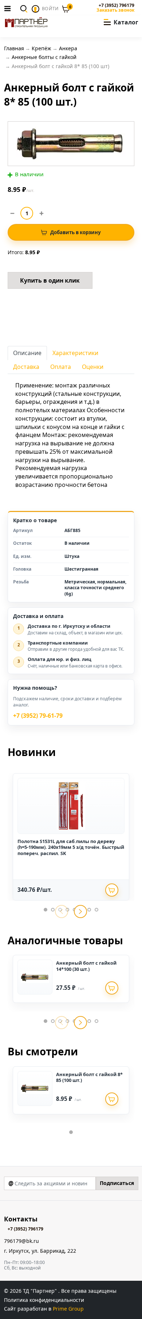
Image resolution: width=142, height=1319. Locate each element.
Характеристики (75, 353)
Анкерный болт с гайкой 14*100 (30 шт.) (86, 966)
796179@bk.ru (21, 1241)
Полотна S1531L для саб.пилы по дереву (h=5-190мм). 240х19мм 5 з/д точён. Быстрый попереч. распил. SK (70, 847)
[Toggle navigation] (9, 8)
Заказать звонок (115, 10)
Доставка (26, 367)
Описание (27, 353)
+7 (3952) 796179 (116, 5)
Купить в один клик (50, 280)
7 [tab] (89, 910)
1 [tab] (45, 910)
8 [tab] (96, 910)
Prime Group (68, 1308)
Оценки (92, 367)
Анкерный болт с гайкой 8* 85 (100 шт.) (89, 1077)
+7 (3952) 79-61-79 (38, 715)
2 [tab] (53, 910)
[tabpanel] (71, 837)
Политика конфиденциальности (44, 1299)
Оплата (60, 367)
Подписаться (117, 1183)
